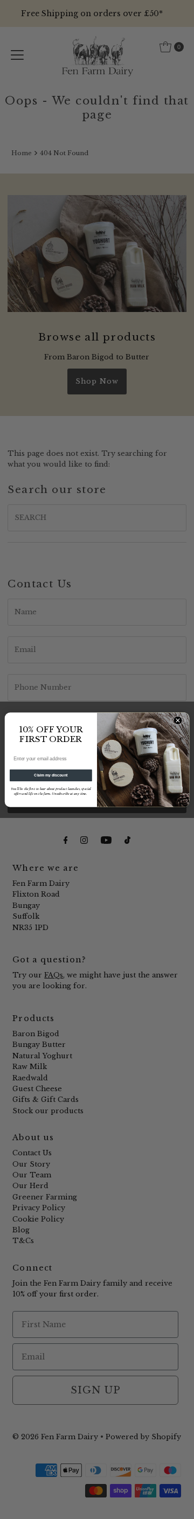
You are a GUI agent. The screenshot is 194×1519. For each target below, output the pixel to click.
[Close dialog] (178, 720)
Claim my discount (50, 774)
